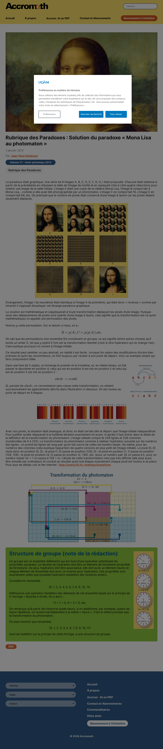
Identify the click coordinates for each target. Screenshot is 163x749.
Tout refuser (116, 114)
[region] (83, 99)
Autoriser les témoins (91, 114)
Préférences (49, 114)
